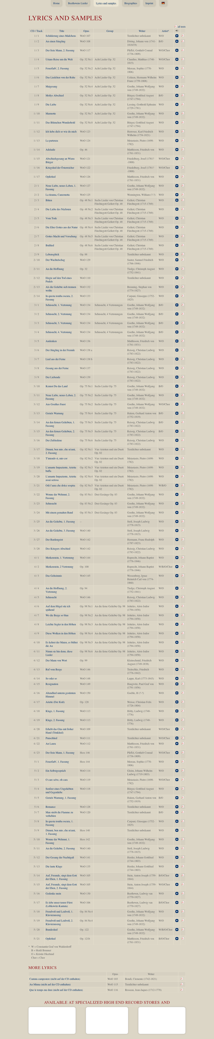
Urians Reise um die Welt (59, 59)
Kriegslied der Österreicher (60, 167)
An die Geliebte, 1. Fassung (60, 521)
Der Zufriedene (54, 440)
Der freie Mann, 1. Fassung (60, 752)
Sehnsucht (51, 503)
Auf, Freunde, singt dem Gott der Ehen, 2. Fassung (61, 886)
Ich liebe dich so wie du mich (61, 131)
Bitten (49, 200)
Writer (142, 31)
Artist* (165, 31)
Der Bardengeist (54, 539)
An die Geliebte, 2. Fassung (60, 848)
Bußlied (50, 245)
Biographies (130, 3)
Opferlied (51, 176)
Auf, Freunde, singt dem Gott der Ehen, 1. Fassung (61, 877)
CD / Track (36, 31)
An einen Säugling (55, 41)
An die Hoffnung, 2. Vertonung (56, 589)
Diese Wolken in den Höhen (61, 633)
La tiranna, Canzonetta (58, 194)
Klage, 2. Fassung (55, 720)
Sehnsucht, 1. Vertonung (59, 305)
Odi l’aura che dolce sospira (60, 485)
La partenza (52, 140)
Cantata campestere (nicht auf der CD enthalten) (54, 979)
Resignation (52, 684)
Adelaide (50, 149)
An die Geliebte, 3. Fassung (60, 530)
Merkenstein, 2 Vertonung (59, 566)
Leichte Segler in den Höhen (61, 624)
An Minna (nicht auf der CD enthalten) (50, 984)
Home (56, 3)
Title (61, 31)
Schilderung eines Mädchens (61, 35)
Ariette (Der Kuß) (55, 702)
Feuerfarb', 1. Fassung (57, 761)
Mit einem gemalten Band (59, 512)
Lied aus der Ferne (55, 359)
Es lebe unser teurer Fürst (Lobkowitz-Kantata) (59, 904)
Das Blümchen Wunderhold (60, 122)
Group (109, 31)
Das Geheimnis (54, 575)
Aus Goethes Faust (56, 404)
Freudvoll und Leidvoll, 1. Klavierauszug (59, 913)
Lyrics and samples (106, 3)
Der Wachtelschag (55, 260)
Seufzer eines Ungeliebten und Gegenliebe (59, 790)
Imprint (149, 3)
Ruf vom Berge (54, 669)
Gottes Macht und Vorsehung (61, 236)
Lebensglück (52, 254)
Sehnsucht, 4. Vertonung (59, 332)
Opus (86, 31)
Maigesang (51, 86)
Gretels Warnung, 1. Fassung (61, 797)
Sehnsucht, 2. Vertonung (59, 314)
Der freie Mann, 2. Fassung (60, 50)
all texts (181, 26)
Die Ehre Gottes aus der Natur (62, 227)
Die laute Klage (54, 866)
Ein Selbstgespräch (56, 770)
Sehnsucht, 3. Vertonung (59, 323)
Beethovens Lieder (78, 3)
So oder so (51, 678)
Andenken (51, 341)
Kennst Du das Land (57, 386)
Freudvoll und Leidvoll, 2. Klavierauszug (59, 922)
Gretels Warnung (55, 413)
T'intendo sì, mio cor (56, 458)
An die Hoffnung (55, 269)
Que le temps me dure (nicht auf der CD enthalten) (56, 990)
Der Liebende (53, 377)
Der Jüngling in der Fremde (60, 350)
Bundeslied (52, 929)
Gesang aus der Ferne (57, 368)
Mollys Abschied (55, 95)
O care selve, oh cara (57, 779)
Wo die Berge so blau (57, 615)
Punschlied (51, 738)
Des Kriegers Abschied (58, 548)
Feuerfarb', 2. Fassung (57, 68)
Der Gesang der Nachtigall (60, 857)
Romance (51, 806)
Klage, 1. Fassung (55, 711)
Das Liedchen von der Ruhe (60, 77)
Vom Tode (51, 218)
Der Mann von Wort (56, 660)
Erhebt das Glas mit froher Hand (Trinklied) (59, 730)
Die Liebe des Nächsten (58, 209)
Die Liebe (51, 104)
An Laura (51, 743)
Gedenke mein (53, 893)
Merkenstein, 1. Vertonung (60, 557)
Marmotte (51, 113)
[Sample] (176, 35)
